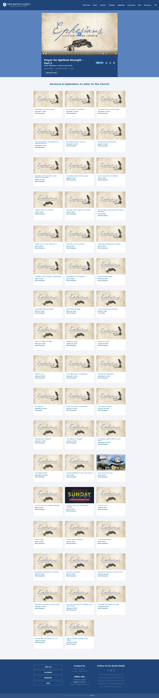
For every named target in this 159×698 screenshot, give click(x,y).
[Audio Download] (106, 63)
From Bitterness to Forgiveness (77, 374)
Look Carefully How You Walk (108, 309)
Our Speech (39, 406)
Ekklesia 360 (92, 695)
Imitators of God (103, 341)
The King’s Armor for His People (108, 109)
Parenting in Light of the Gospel (77, 176)
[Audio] (102, 63)
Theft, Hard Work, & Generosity (77, 406)
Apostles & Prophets (73, 572)
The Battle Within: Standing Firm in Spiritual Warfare (47, 142)
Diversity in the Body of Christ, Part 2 (110, 572)
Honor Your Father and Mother (108, 176)
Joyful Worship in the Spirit (44, 309)
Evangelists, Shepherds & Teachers (47, 572)
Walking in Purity (72, 341)
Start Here (86, 5)
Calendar (112, 5)
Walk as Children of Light (43, 341)
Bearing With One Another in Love (46, 638)
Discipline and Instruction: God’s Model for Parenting (46, 176)
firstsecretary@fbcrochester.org (79, 684)
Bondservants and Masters (107, 142)
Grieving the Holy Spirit (105, 374)
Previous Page (51, 73)
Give (139, 5)
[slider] (73, 53)
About (95, 5)
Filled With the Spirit (73, 309)
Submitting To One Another (75, 276)
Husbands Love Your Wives (75, 244)
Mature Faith (39, 539)
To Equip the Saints (104, 539)
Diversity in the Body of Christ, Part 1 (47, 604)
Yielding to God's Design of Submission (48, 276)
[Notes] (110, 63)
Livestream (131, 5)
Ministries (121, 5)
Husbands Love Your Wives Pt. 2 (46, 244)
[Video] (98, 63)
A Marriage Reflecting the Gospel (109, 244)
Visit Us (48, 667)
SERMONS (48, 678)
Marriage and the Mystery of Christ (78, 210)
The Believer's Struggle (74, 439)
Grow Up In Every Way (105, 473)
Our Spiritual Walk (41, 473)
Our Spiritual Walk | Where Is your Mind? (109, 439)
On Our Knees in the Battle (75, 109)
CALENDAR (48, 672)
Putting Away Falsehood (43, 439)
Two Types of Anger (105, 406)
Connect (103, 5)
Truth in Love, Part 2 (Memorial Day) (47, 505)
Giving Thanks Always (105, 276)
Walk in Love (39, 374)
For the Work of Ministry (74, 539)
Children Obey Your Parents (44, 210)
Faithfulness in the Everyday (44, 109)
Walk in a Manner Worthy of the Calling (77, 639)
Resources (147, 5)
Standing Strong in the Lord (75, 142)
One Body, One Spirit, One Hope (108, 604)
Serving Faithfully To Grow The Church (79, 473)
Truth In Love (102, 505)
